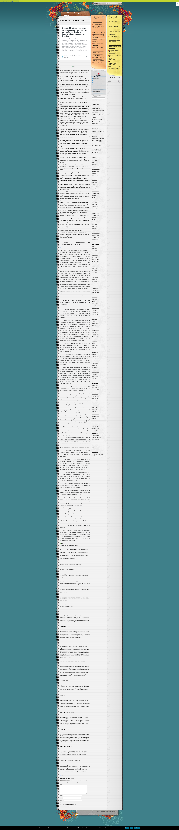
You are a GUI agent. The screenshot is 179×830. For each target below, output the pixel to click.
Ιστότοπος (62, 800)
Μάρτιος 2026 (95, 166)
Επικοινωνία (95, 41)
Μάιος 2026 (94, 162)
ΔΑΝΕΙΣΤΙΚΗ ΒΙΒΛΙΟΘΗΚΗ (98, 30)
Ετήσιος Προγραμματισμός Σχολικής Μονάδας (98, 44)
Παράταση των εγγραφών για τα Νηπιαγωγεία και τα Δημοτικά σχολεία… (115, 57)
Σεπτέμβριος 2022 (95, 244)
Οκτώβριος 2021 (95, 266)
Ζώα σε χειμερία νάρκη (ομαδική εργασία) (113, 63)
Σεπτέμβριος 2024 (95, 199)
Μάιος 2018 (94, 341)
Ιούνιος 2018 (94, 339)
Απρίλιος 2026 (95, 164)
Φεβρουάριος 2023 (95, 233)
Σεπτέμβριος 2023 (95, 222)
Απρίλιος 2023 (95, 228)
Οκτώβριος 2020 (95, 290)
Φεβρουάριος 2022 (95, 257)
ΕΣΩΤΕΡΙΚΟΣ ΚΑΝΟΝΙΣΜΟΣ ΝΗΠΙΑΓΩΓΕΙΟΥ (98, 48)
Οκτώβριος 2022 (95, 241)
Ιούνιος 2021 (94, 272)
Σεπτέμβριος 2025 (95, 177)
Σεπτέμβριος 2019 (95, 314)
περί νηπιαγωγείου (96, 87)
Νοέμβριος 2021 (95, 263)
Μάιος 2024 (94, 204)
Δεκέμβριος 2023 (95, 215)
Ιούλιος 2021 (94, 270)
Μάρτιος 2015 (95, 400)
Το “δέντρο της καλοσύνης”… (97, 119)
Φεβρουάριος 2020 (95, 305)
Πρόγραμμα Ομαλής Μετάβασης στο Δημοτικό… (114, 26)
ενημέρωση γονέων (96, 80)
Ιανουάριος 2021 (95, 283)
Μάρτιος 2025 (95, 186)
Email (61, 798)
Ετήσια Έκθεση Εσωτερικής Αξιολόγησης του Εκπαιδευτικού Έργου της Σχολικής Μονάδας (98, 53)
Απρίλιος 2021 (95, 277)
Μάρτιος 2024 (95, 208)
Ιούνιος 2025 (94, 180)
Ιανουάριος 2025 (95, 191)
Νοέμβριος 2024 (95, 195)
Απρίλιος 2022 (95, 252)
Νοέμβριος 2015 (95, 394)
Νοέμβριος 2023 (95, 217)
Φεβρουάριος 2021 (95, 281)
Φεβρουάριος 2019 (95, 325)
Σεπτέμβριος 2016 (95, 376)
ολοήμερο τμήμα (96, 84)
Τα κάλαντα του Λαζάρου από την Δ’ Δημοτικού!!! (114, 41)
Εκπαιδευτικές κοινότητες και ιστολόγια (9, 1)
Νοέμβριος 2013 (95, 418)
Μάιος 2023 (94, 226)
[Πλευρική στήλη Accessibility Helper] (177, 4)
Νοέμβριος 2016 (95, 374)
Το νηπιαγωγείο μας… (97, 24)
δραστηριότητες (96, 78)
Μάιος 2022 (94, 250)
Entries (94, 449)
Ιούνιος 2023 (94, 224)
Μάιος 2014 (94, 407)
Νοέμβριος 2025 (95, 173)
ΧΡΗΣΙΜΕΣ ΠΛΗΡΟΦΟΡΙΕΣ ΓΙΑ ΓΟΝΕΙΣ (72, 20)
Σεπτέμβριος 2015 (95, 398)
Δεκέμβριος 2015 (95, 391)
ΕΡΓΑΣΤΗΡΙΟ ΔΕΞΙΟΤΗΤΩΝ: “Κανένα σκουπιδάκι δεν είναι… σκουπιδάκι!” (98, 116)
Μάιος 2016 (94, 380)
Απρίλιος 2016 (95, 383)
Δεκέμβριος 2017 (95, 352)
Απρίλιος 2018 (95, 343)
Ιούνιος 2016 (94, 378)
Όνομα (61, 795)
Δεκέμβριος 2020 (95, 286)
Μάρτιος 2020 (95, 303)
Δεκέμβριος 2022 (95, 237)
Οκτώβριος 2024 (95, 197)
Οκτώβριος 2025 (95, 175)
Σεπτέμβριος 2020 (95, 292)
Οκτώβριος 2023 (95, 219)
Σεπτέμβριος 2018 (95, 336)
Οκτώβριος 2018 (95, 334)
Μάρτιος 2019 (95, 323)
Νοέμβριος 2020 (95, 288)
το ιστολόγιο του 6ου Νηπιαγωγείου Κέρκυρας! (107, 811)
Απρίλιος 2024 (95, 206)
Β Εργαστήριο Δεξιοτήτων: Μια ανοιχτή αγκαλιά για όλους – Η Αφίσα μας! (115, 68)
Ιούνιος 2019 (94, 316)
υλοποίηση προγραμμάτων (98, 89)
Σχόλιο (61, 784)
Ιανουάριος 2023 (95, 235)
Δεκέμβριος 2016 (95, 372)
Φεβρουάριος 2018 (95, 347)
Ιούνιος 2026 (94, 160)
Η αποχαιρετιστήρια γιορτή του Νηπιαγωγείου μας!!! (115, 21)
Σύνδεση (93, 447)
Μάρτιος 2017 (95, 365)
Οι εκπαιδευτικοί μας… (97, 22)
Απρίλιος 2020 (95, 301)
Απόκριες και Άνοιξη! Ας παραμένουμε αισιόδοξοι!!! (97, 146)
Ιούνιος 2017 (94, 358)
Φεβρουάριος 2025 (95, 188)
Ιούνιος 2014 (94, 405)
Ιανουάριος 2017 (95, 369)
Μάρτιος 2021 (95, 279)
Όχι (131, 827)
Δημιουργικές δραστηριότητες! (99, 32)
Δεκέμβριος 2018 (95, 330)
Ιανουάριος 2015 (95, 403)
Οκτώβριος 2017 (95, 356)
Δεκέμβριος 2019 (95, 308)
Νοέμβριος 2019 (95, 310)
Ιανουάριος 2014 (95, 414)
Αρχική (94, 19)
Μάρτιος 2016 (95, 385)
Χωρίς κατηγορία (96, 91)
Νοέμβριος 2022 (95, 239)
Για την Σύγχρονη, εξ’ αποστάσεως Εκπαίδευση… (97, 151)
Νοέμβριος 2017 (95, 354)
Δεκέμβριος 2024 (95, 193)
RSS (76, 814)
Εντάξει (127, 827)
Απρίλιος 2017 (95, 363)
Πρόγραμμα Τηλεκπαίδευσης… (99, 62)
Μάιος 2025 (94, 182)
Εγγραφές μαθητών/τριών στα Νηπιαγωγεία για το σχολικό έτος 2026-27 (98, 36)
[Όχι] (177, 828)
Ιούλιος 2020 (94, 294)
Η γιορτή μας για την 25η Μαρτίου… (114, 52)
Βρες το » (119, 3)
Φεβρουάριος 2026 (95, 169)
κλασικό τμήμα (96, 82)
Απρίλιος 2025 (95, 184)
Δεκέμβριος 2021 (95, 261)
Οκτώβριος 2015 (95, 396)
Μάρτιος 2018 (95, 345)
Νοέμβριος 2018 (95, 332)
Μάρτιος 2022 (95, 255)
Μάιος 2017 (94, 361)
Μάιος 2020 (94, 299)
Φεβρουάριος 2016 (95, 387)
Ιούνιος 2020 (94, 297)
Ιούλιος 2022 (94, 246)
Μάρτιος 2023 (95, 230)
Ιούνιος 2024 (94, 202)
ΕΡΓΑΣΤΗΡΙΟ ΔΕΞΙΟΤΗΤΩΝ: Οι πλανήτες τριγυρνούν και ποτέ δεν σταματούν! (115, 47)
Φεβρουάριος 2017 (95, 367)
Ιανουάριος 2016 (95, 389)
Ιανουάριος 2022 (95, 259)
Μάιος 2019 (94, 319)
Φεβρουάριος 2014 (95, 411)
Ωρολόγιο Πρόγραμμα (97, 39)
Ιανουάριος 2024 (95, 213)
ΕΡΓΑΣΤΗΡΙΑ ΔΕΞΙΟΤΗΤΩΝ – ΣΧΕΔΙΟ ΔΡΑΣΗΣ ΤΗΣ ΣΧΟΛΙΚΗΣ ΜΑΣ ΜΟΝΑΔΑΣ (99, 59)
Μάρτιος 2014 (95, 409)
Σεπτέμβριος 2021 (95, 268)
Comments (95, 452)
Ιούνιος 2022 (94, 248)
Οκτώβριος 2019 (95, 312)
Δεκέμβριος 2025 (95, 171)
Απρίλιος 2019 (95, 321)
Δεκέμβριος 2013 (95, 416)
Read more (136, 827)
